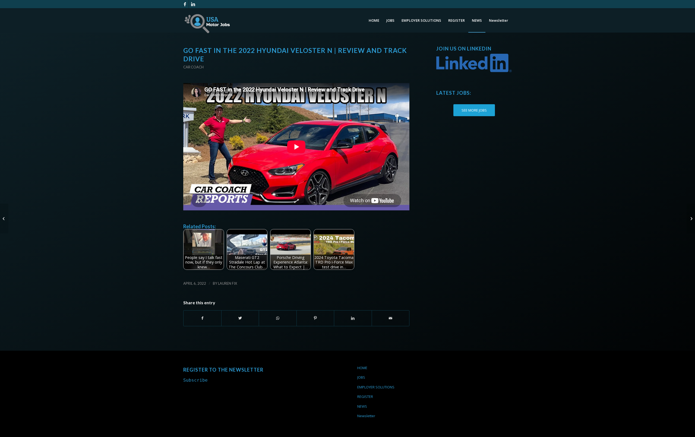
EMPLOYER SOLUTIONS (375, 387)
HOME (362, 367)
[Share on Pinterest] (315, 318)
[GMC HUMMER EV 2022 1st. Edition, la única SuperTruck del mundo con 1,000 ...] (691, 218)
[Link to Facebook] (185, 4)
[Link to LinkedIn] (193, 4)
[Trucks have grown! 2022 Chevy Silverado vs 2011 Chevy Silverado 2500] (4, 218)
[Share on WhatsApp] (277, 318)
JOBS (361, 377)
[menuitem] (374, 20)
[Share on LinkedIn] (353, 318)
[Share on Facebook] (202, 318)
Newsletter (366, 415)
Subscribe (195, 380)
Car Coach (193, 67)
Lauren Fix (227, 283)
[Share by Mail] (390, 318)
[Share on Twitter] (240, 318)
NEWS (362, 406)
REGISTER (365, 396)
